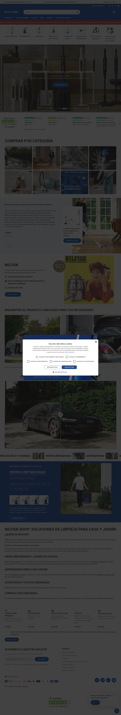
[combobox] (96, 342)
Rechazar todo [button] (52, 367)
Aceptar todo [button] (69, 367)
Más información (69, 352)
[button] (60, 372)
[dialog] (60, 357)
